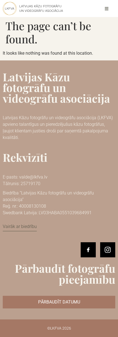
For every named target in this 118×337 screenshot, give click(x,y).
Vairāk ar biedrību (20, 226)
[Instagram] (107, 249)
